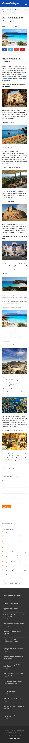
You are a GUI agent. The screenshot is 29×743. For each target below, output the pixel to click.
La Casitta (13, 191)
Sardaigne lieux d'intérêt (10, 608)
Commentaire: (5, 492)
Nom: (3, 480)
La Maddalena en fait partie (8, 333)
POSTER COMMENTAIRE (6, 507)
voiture (4, 583)
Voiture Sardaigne (14, 738)
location (11, 583)
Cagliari (21, 263)
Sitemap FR (20, 732)
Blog (3, 9)
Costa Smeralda (18, 297)
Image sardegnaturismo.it (8, 147)
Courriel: (3, 486)
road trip (17, 583)
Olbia (15, 424)
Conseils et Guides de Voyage (13, 9)
